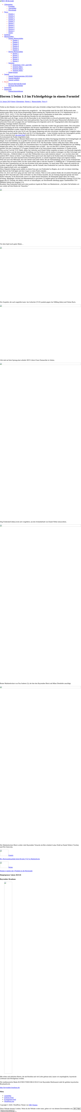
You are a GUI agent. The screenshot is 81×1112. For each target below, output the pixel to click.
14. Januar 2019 (5, 101)
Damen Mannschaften (15, 38)
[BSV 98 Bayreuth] (7, 1)
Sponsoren (7, 87)
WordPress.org (9, 1101)
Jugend (6, 74)
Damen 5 (11, 21)
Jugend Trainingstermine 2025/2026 (20, 76)
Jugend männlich (14, 78)
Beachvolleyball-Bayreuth (17, 84)
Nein (78, 1108)
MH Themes (33, 1105)
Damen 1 (11, 14)
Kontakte (11, 6)
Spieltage (7, 35)
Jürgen (13, 101)
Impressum (7, 89)
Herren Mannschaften (15, 52)
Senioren (11, 63)
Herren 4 (11, 29)
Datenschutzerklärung (15, 91)
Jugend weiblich (13, 80)
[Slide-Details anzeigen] (16, 1073)
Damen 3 (11, 18)
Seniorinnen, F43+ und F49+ (22, 65)
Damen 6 (16, 50)
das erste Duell (20, 135)
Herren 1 (11, 23)
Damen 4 (11, 19)
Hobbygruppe (13, 72)
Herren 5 (11, 31)
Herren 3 (11, 27)
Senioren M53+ (18, 69)
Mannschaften (9, 36)
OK (75, 1108)
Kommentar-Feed (10, 1099)
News (6, 12)
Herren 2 (11, 25)
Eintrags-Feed (9, 1097)
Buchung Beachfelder (15, 85)
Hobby (10, 33)
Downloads (12, 10)
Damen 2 (11, 16)
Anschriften (12, 8)
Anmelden (7, 1096)
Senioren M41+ (18, 67)
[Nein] (16, 1111)
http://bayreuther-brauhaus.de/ (10, 1087)
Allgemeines (8, 4)
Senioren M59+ (18, 70)
